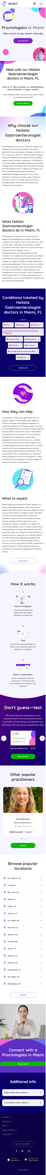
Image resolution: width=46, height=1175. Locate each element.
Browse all (23, 368)
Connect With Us (23, 103)
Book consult (23, 1064)
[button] (3, 738)
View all (23, 845)
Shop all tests (23, 756)
